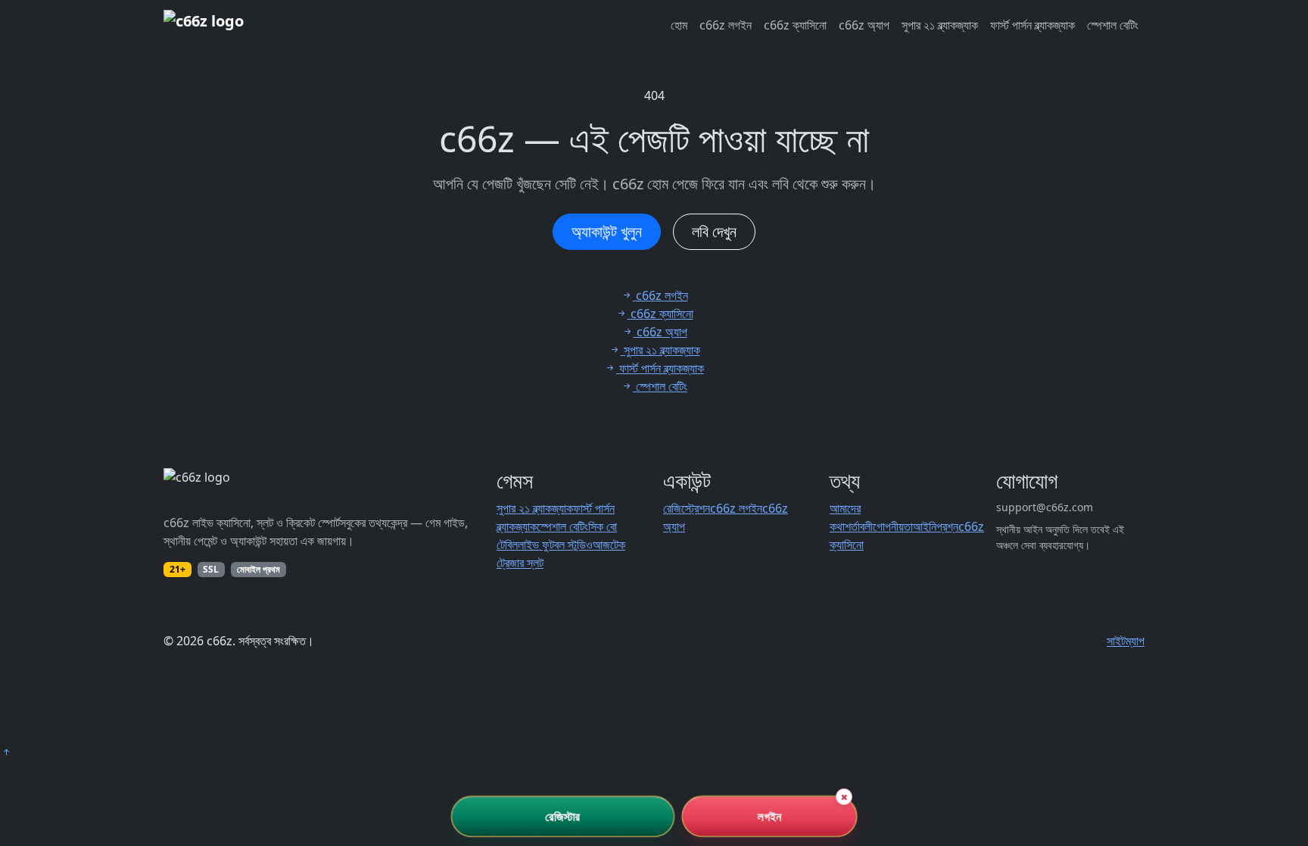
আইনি (924, 526)
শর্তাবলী (859, 526)
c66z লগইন (725, 25)
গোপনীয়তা (893, 526)
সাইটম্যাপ (1125, 640)
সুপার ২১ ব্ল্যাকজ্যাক (940, 25)
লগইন (769, 816)
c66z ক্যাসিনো (795, 25)
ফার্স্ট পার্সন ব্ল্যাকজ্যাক (1032, 25)
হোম (679, 25)
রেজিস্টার (563, 816)
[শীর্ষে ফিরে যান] (6, 752)
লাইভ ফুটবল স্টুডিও (555, 544)
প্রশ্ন (947, 526)
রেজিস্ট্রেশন (686, 508)
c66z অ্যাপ (864, 25)
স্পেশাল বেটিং (1112, 25)
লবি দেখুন (714, 231)
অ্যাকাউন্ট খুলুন (606, 231)
